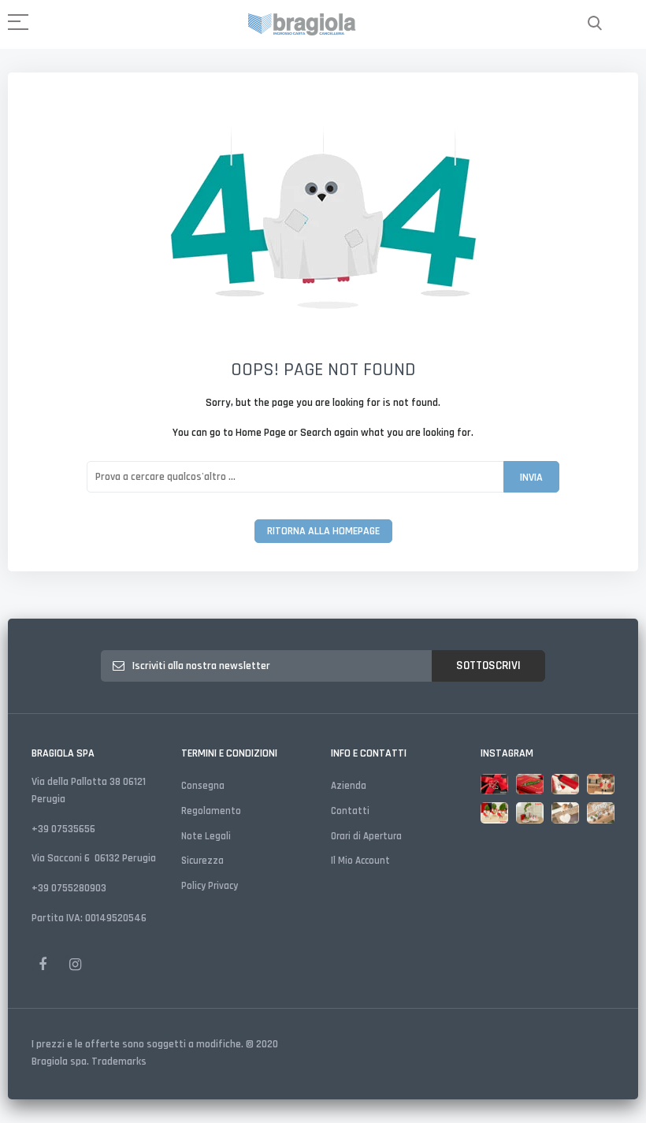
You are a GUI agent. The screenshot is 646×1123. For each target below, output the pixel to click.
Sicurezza (202, 860)
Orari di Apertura (366, 836)
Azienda (348, 785)
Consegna (203, 785)
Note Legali (206, 836)
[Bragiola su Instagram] (75, 964)
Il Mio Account (360, 860)
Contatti (350, 811)
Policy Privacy (209, 885)
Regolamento (211, 811)
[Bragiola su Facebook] (43, 964)
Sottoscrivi (488, 665)
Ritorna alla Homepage (323, 531)
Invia (531, 477)
